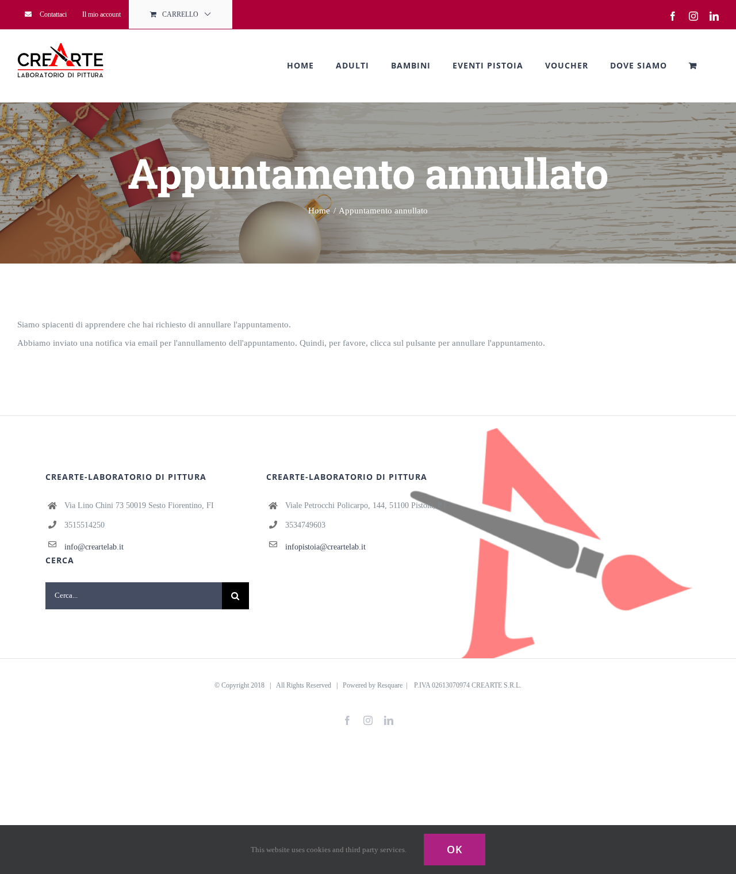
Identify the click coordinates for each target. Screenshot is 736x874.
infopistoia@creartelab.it (325, 547)
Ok (454, 849)
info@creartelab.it (94, 547)
